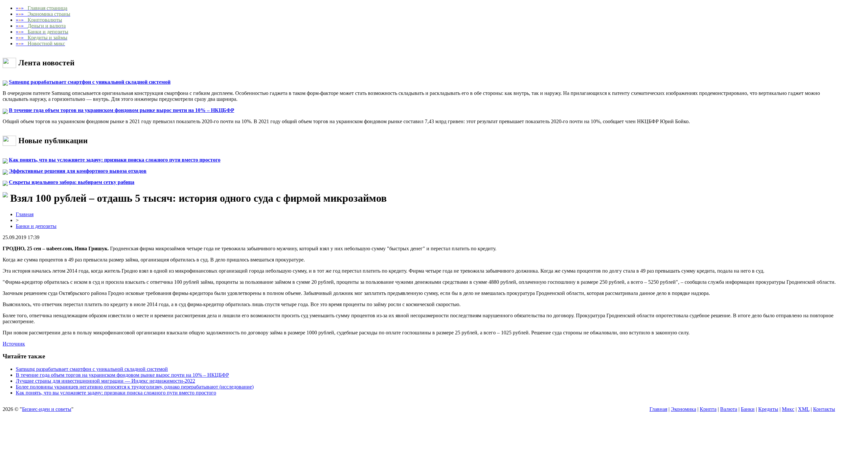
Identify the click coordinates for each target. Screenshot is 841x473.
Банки (748, 409)
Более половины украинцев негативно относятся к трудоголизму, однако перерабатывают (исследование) (135, 387)
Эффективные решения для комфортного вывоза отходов (78, 171)
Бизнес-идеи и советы (46, 409)
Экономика (683, 409)
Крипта (708, 409)
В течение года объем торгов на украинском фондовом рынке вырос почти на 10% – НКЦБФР (121, 110)
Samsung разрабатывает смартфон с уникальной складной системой (89, 82)
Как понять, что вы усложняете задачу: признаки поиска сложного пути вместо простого (114, 160)
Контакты (824, 409)
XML (803, 409)
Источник (14, 344)
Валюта (728, 409)
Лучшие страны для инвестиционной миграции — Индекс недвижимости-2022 (105, 381)
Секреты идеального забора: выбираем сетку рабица (71, 182)
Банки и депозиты (36, 226)
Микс (788, 409)
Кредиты (768, 409)
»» (41, 8)
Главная (25, 214)
